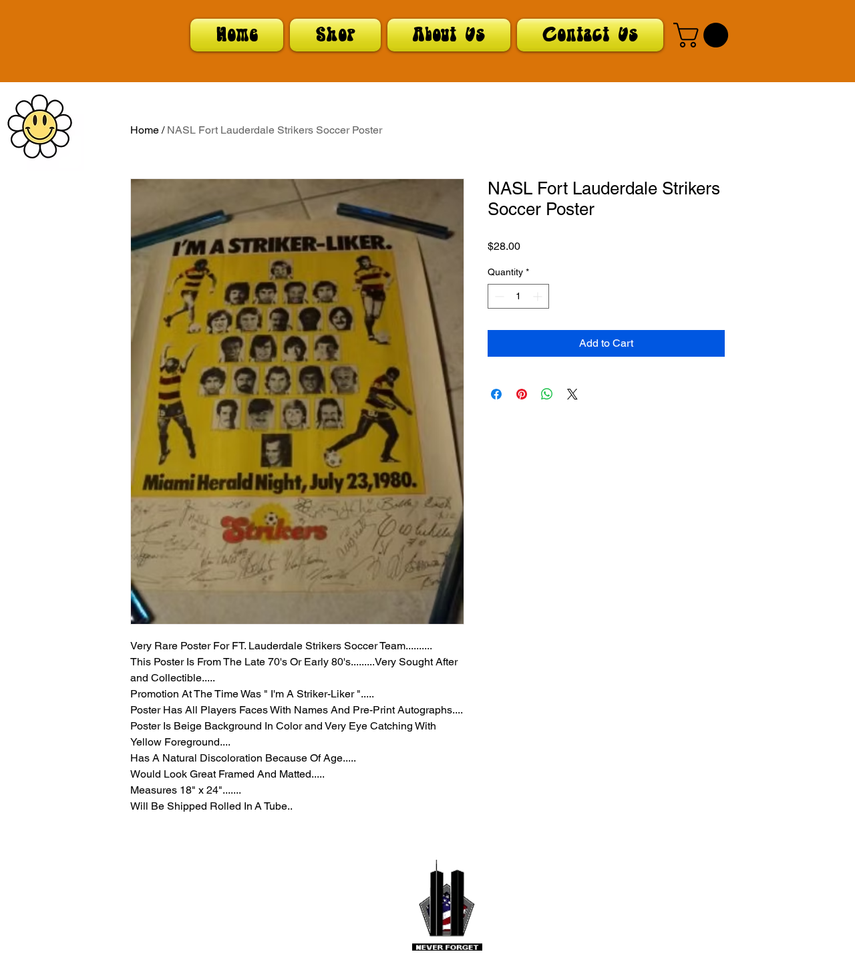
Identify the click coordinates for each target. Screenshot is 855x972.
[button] (703, 35)
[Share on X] (572, 394)
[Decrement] (498, 296)
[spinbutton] (518, 296)
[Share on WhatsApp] (547, 394)
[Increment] (538, 296)
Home (144, 130)
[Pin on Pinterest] (522, 394)
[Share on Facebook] (496, 394)
